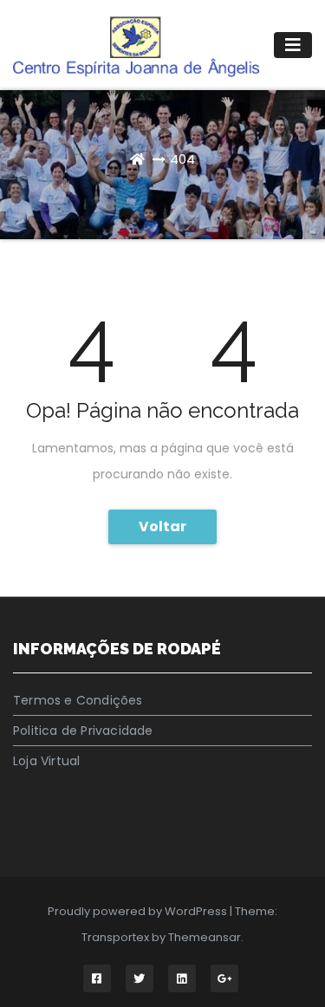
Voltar (162, 526)
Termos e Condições (78, 700)
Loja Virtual (46, 761)
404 (182, 159)
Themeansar (204, 937)
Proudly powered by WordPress (139, 911)
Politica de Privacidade (83, 730)
